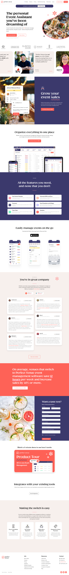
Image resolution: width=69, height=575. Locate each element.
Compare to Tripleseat (45, 561)
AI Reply (26, 1)
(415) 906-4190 (63, 561)
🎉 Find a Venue (41, 6)
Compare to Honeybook (45, 566)
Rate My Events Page (41, 1)
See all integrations (34, 493)
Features (30, 1)
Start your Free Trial (11, 35)
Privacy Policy (10, 572)
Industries (26, 563)
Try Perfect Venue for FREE (47, 109)
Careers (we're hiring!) (28, 568)
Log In (53, 1)
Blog (42, 568)
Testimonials (48, 1)
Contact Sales (59, 1)
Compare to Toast (44, 565)
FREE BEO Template (27, 565)
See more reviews (34, 356)
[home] (6, 2)
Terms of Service (4, 572)
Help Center (62, 558)
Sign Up (65, 1)
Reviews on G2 (44, 560)
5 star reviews (36, 289)
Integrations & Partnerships (29, 566)
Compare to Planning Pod (45, 563)
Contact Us (62, 560)
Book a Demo (22, 35)
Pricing (35, 1)
